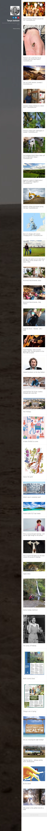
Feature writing (16, 28)
